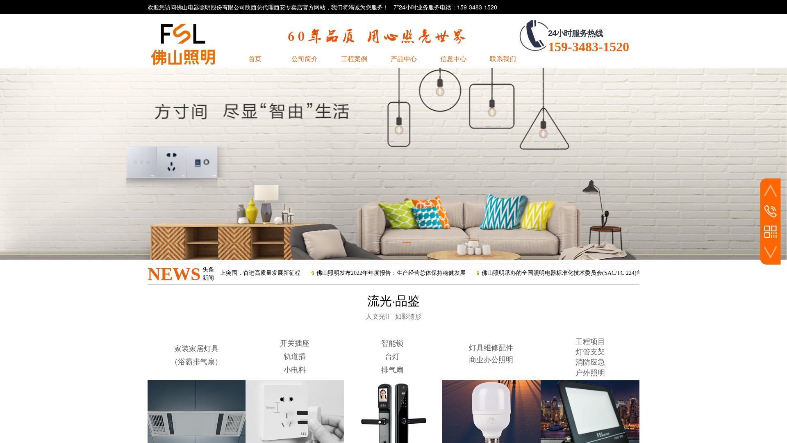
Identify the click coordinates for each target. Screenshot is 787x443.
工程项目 (590, 342)
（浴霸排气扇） (196, 362)
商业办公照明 (491, 360)
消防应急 (590, 362)
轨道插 (295, 356)
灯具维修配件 (491, 348)
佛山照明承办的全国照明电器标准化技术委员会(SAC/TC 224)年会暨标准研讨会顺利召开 (570, 273)
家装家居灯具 (196, 349)
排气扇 (392, 370)
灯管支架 (590, 352)
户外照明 (590, 373)
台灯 (392, 356)
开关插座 (294, 343)
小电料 (295, 370)
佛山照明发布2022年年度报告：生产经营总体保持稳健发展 (368, 273)
